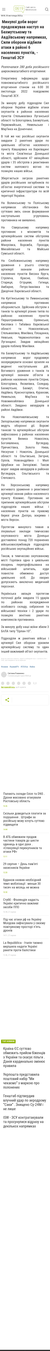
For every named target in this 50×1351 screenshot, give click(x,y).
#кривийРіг (14, 667)
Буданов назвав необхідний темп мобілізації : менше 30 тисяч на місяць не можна (22, 883)
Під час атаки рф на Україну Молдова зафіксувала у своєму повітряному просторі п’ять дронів (24, 925)
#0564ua (24, 667)
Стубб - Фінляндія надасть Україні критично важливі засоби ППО (21, 903)
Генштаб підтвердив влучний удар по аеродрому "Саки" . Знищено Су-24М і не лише (24, 1102)
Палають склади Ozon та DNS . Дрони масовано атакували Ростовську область (24, 797)
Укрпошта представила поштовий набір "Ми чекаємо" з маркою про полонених (21, 1081)
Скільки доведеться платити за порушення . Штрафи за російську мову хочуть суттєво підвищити (24, 819)
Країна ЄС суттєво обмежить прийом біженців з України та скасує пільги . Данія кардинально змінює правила (24, 1057)
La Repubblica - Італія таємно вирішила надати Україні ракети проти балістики (23, 946)
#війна (32, 667)
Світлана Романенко (16, 673)
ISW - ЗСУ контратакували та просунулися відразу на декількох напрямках (23, 1121)
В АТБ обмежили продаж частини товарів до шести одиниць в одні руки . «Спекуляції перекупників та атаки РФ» (22, 844)
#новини (4, 667)
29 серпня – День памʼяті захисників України (20, 866)
